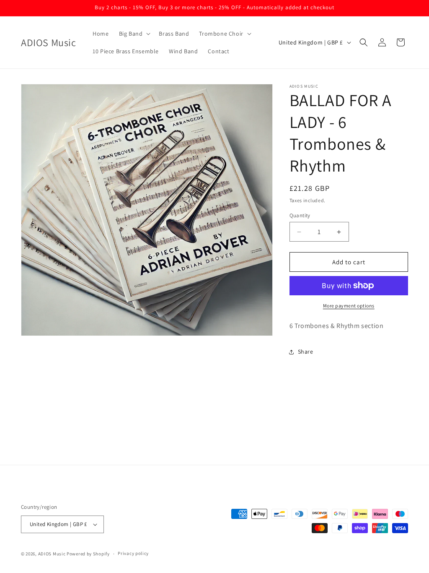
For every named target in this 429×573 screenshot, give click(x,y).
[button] (134, 33)
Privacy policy (133, 553)
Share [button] (305, 351)
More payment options (349, 305)
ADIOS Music (52, 554)
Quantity (299, 215)
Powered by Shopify (88, 554)
